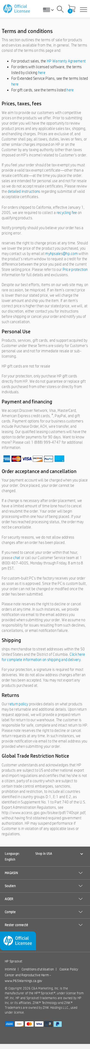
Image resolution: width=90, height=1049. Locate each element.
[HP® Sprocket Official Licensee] (17, 9)
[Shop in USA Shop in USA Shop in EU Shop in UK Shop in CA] (50, 9)
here (41, 72)
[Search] (60, 10)
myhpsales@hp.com (61, 253)
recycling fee (67, 212)
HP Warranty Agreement (66, 61)
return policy (18, 704)
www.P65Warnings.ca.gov (23, 981)
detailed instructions (24, 191)
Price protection (75, 269)
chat (16, 557)
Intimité (10, 969)
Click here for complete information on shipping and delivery (43, 657)
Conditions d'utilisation (38, 969)
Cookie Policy (69, 969)
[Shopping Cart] (72, 9)
